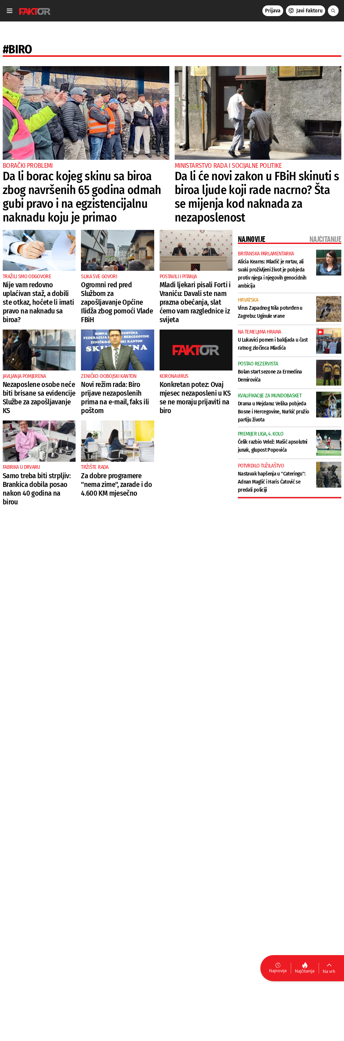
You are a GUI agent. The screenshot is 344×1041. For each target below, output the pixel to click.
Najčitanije (305, 971)
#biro (17, 49)
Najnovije (278, 971)
